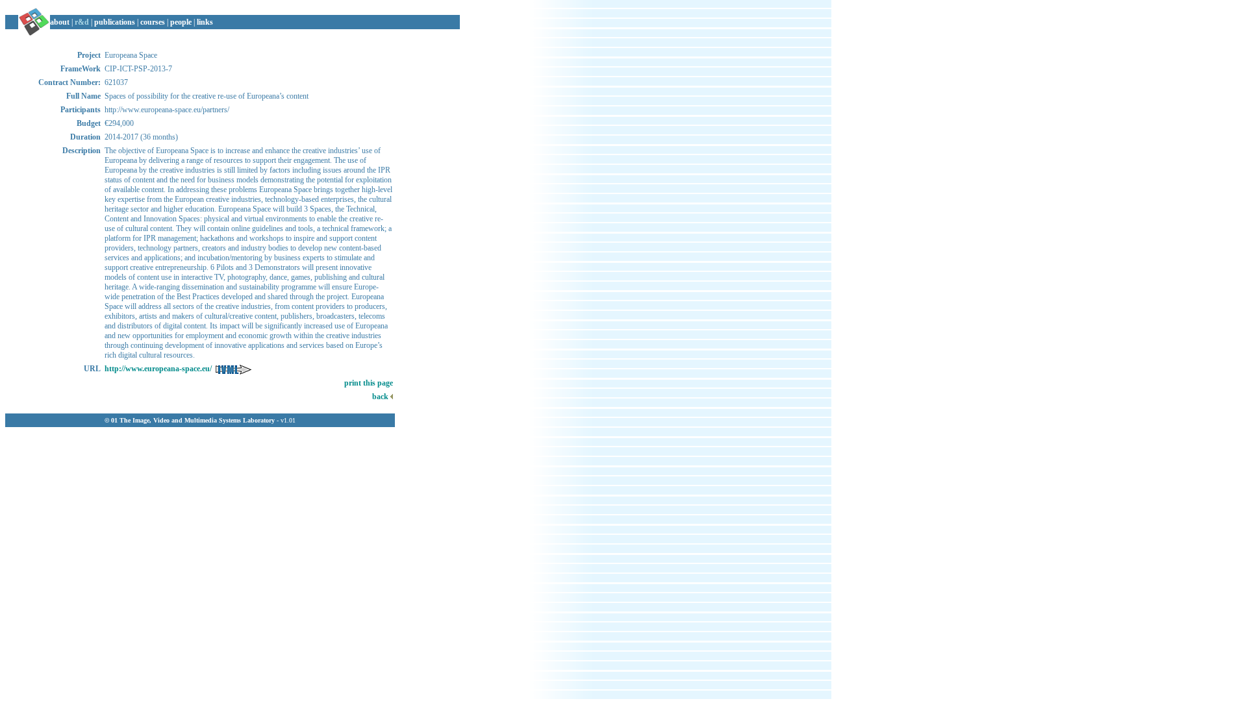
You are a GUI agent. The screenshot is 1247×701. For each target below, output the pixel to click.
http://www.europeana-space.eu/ (158, 368)
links (205, 22)
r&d (82, 22)
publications (114, 22)
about (59, 22)
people (181, 22)
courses (152, 22)
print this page (368, 382)
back (381, 396)
